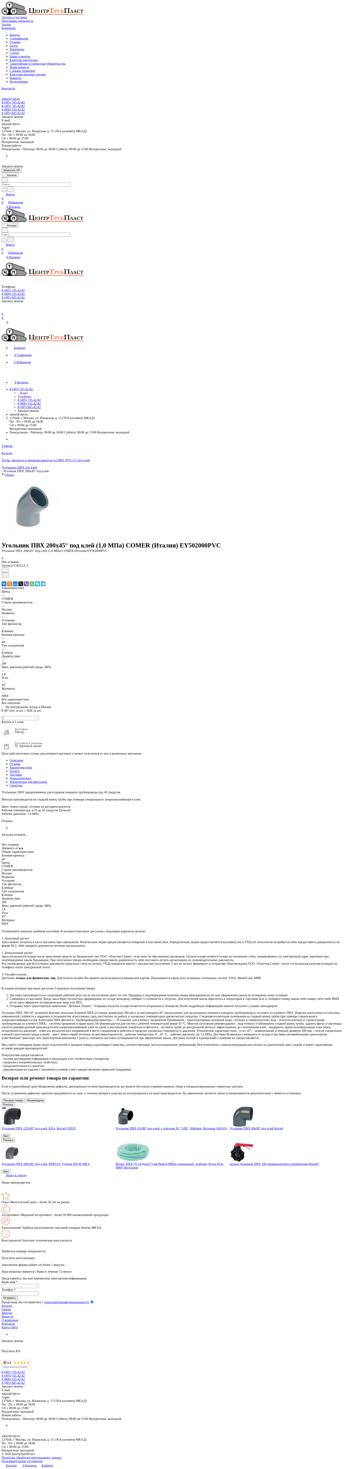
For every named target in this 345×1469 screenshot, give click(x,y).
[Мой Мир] (15, 583)
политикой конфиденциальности (66, 1302)
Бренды (15, 35)
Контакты (8, 1323)
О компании (10, 1320)
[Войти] (3, 310)
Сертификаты (19, 38)
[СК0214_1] (31, 535)
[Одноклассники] (9, 583)
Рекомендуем (35, 1100)
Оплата (15, 771)
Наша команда (19, 67)
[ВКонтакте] (4, 583)
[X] (20, 583)
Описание (16, 760)
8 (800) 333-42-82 (13, 109)
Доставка (16, 774)
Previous (8, 1104)
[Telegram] (43, 583)
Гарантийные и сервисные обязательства (37, 63)
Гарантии (16, 785)
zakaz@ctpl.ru (11, 98)
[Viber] (26, 583)
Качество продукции (24, 60)
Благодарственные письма (28, 74)
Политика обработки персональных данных (32, 1457)
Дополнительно (20, 778)
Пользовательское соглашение (22, 1461)
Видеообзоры (19, 81)
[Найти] (10, 189)
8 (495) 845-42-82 (13, 113)
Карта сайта (10, 1327)
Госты (14, 45)
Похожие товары (13, 1100)
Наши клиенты (20, 56)
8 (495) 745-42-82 (13, 102)
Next (6, 1135)
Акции (6, 1309)
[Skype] (37, 583)
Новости (15, 78)
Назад (23, 392)
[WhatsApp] (32, 583)
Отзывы (15, 42)
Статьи (14, 53)
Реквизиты (17, 49)
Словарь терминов (22, 71)
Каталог (7, 1305)
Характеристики (21, 767)
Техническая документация (28, 782)
